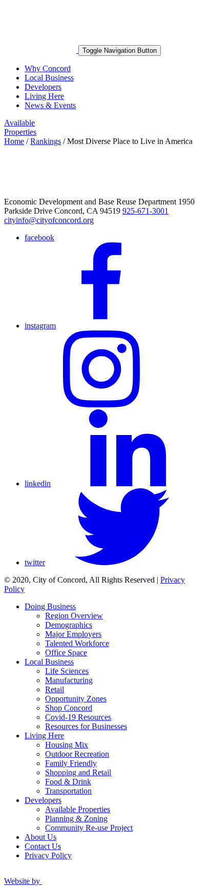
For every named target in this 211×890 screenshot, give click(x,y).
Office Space (66, 652)
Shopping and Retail (78, 772)
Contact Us (43, 846)
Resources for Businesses (86, 726)
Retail (54, 689)
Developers (43, 86)
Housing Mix (66, 744)
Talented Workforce (77, 643)
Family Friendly (71, 763)
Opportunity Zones (76, 698)
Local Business (49, 77)
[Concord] (41, 50)
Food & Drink (68, 781)
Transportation (68, 790)
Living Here (44, 96)
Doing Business (50, 606)
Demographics (68, 624)
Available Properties (20, 127)
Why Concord (48, 68)
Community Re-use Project (89, 827)
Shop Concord (68, 707)
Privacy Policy (48, 855)
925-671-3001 (145, 210)
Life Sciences (67, 671)
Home (14, 141)
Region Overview (74, 615)
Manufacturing (69, 680)
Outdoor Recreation (77, 754)
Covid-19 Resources (78, 717)
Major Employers (73, 634)
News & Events (50, 105)
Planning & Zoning (76, 818)
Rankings (45, 141)
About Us (40, 837)
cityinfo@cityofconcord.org (49, 220)
